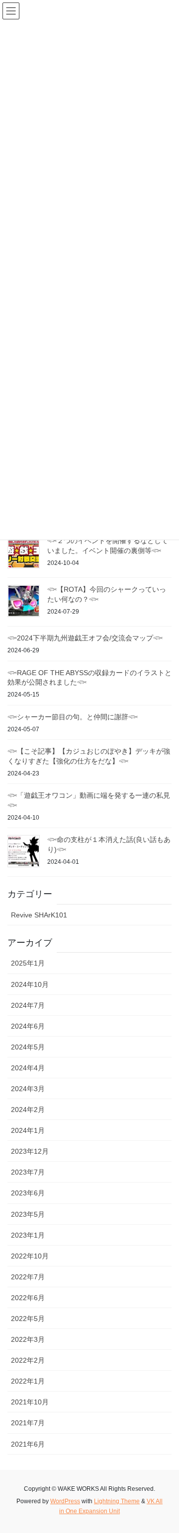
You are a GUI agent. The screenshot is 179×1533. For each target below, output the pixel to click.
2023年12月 (30, 1151)
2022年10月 (30, 1256)
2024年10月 (30, 984)
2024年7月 (28, 1005)
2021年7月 (28, 1423)
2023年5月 (28, 1214)
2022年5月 (28, 1319)
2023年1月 (28, 1235)
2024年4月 (28, 1068)
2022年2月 (28, 1360)
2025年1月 (28, 963)
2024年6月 (28, 1026)
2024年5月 (28, 1047)
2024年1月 (28, 1130)
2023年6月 (28, 1193)
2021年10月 (30, 1402)
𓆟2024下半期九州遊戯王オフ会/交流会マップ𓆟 (85, 638)
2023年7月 (28, 1172)
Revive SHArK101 (39, 915)
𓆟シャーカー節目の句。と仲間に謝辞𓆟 (72, 717)
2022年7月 (28, 1277)
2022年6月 (28, 1298)
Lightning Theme (117, 1501)
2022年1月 (28, 1381)
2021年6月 (28, 1444)
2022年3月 (28, 1339)
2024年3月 (28, 1089)
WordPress (65, 1501)
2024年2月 (28, 1110)
